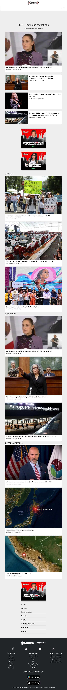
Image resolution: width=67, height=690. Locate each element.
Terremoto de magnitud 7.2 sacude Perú (19, 573)
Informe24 (11, 668)
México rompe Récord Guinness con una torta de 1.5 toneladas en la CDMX (30, 261)
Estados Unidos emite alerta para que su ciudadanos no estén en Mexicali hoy (31, 436)
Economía (24, 627)
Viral (33, 668)
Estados (23, 631)
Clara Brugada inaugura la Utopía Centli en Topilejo (22, 307)
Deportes (24, 616)
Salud (33, 662)
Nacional (24, 608)
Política (11, 662)
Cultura (23, 620)
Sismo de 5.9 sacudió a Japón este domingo (20, 530)
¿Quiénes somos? (55, 656)
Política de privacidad (55, 658)
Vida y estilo (33, 666)
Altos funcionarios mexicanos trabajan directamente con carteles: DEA (29, 482)
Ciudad (23, 604)
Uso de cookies (56, 660)
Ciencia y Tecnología (27, 623)
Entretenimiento (26, 612)
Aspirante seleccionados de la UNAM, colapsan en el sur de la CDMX (28, 216)
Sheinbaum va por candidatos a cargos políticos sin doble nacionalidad (29, 67)
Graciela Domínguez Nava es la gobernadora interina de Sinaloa (26, 397)
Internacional (11, 660)
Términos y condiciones (56, 662)
